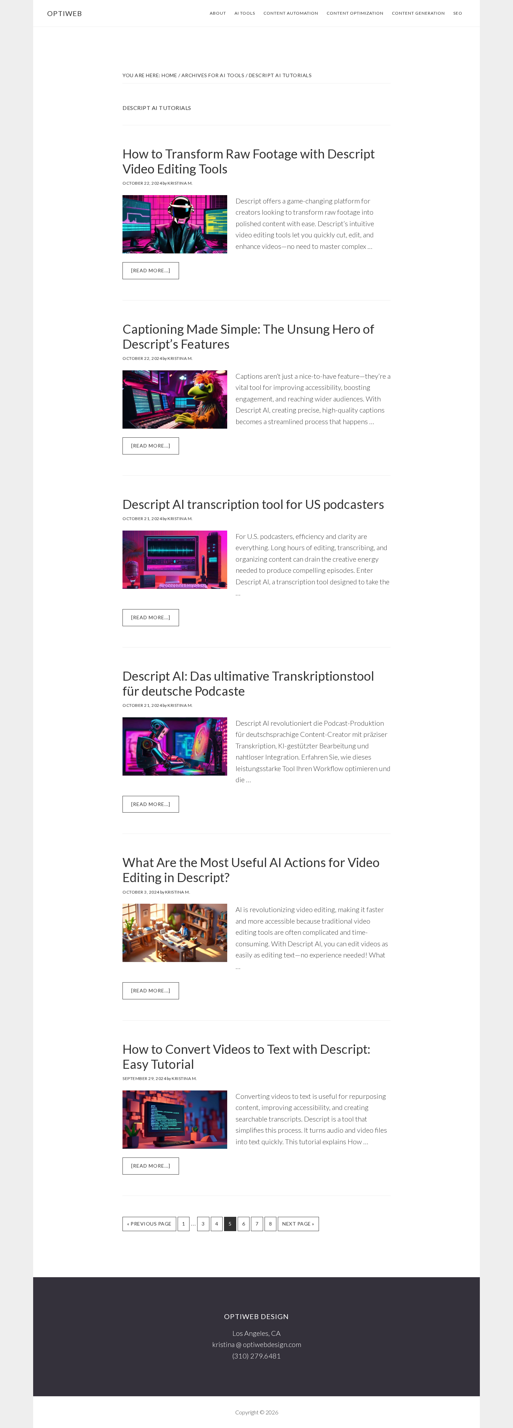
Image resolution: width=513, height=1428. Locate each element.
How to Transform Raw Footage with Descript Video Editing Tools (248, 161)
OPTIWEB (64, 13)
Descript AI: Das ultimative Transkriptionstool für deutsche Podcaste (248, 683)
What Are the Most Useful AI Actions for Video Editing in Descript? (251, 869)
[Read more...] (155, 273)
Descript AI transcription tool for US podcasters (253, 504)
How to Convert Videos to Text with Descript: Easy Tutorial (246, 1056)
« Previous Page (149, 1225)
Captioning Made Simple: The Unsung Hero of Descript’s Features (248, 336)
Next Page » (298, 1225)
